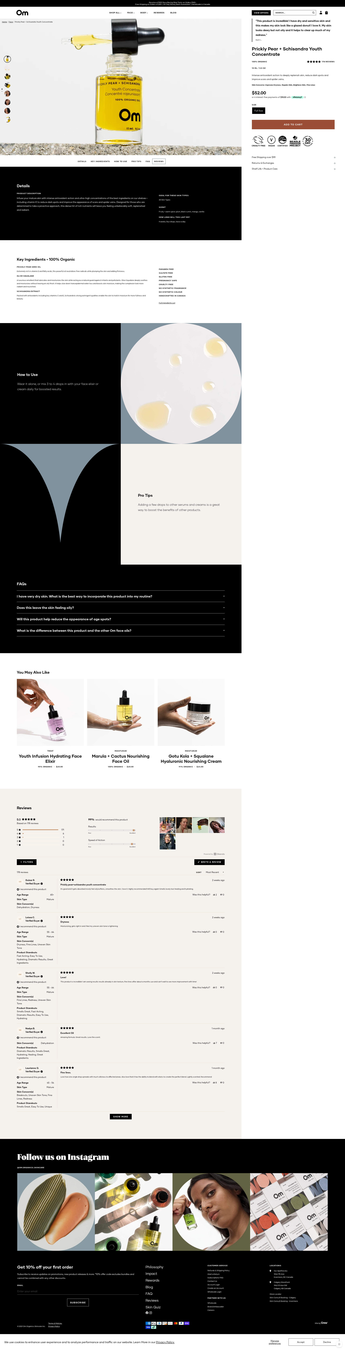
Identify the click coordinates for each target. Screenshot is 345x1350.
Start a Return (214, 1274)
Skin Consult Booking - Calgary (283, 1297)
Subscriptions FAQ (215, 1278)
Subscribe (78, 1302)
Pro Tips (136, 161)
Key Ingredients (100, 161)
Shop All (114, 12)
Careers (211, 1310)
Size (254, 105)
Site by (318, 1323)
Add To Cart (293, 124)
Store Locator (275, 1294)
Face (130, 12)
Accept (301, 1342)
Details (82, 161)
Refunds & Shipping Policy (219, 1270)
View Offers (261, 13)
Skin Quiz (153, 1307)
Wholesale (212, 1303)
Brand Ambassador (216, 1307)
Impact (151, 1273)
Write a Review (212, 863)
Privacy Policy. (165, 1342)
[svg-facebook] (147, 1312)
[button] (321, 61)
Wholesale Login (214, 1292)
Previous (5, 149)
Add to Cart (50, 740)
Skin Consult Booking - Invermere (284, 1301)
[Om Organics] (37, 13)
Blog (173, 12)
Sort (199, 872)
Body (143, 12)
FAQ (148, 161)
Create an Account (216, 1288)
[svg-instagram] (150, 1312)
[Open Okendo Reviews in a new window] (214, 854)
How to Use (120, 161)
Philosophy (154, 1267)
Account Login (214, 1285)
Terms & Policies (55, 1323)
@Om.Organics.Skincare (30, 1167)
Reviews (159, 161)
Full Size (258, 110)
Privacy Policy (54, 1326)
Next (236, 149)
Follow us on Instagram (63, 1157)
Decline (327, 1342)
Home (4, 22)
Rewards (159, 12)
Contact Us (212, 1281)
